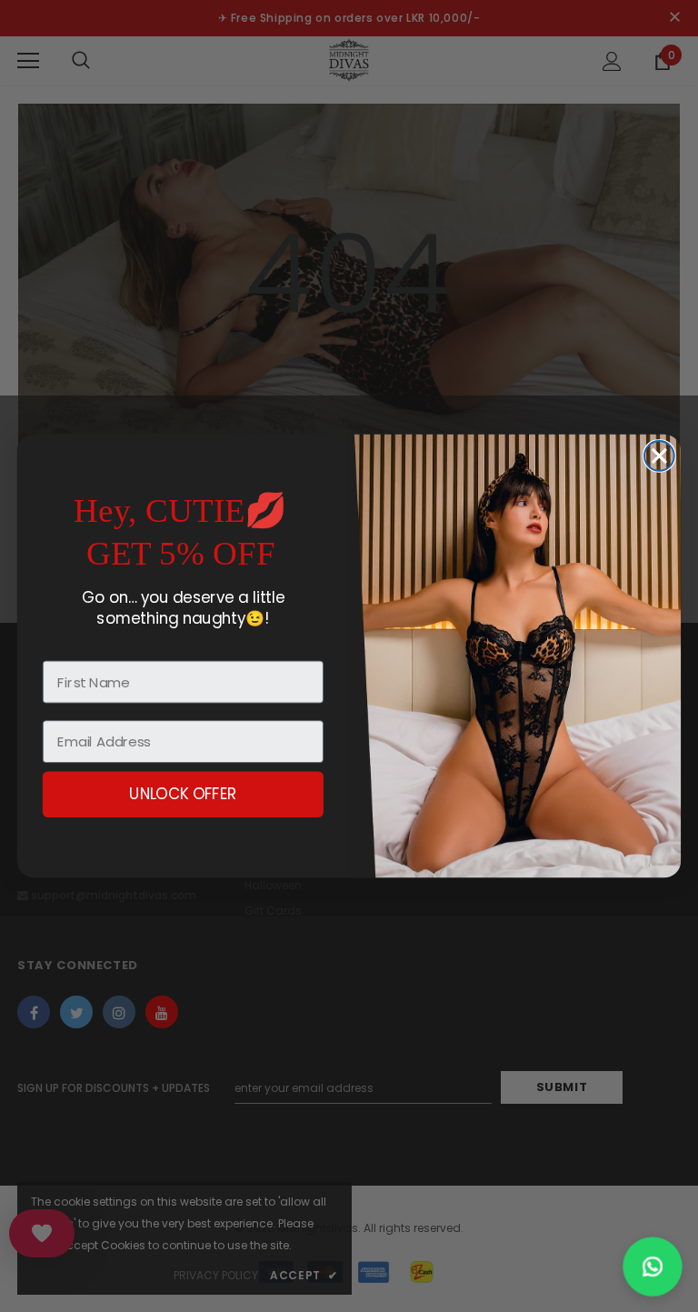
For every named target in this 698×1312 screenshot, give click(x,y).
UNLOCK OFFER (182, 794)
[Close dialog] (659, 456)
